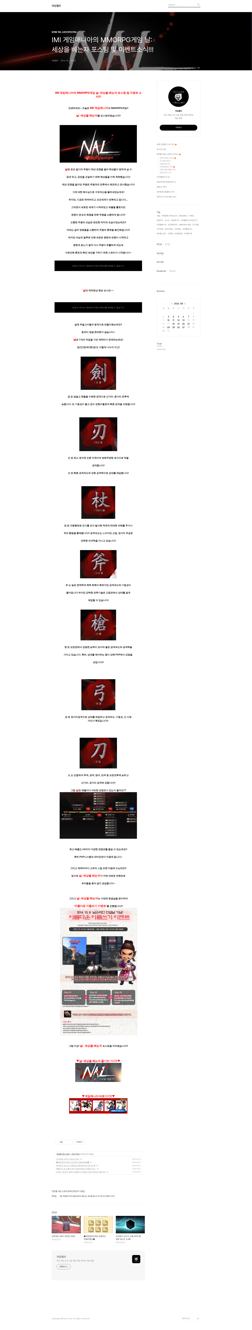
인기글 (167, 244)
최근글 (159, 244)
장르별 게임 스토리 (63, 1154)
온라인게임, (169, 229)
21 (189, 324)
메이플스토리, (162, 233)
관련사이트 (186, 1318)
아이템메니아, (162, 225)
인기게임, (195, 225)
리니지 (161, 149)
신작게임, (160, 229)
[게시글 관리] (69, 1142)
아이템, (170, 233)
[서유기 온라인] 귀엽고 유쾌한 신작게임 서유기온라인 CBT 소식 (81, 1172)
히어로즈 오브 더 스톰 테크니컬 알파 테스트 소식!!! (76, 1165)
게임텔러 (56, 5)
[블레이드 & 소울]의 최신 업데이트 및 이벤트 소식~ (76, 1169)
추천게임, (177, 229)
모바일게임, (178, 233)
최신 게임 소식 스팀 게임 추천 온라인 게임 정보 (75, 1261)
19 (178, 324)
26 (178, 327)
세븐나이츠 (165, 172)
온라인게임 (75, 1154)
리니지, (167, 220)
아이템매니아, (187, 229)
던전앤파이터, (173, 225)
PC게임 (165, 161)
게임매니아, (175, 220)
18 (174, 324)
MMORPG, (183, 216)
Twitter (172, 271)
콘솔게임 (165, 164)
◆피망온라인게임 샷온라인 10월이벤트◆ (72, 1162)
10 (168, 320)
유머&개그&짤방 (165, 192)
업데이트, (160, 220)
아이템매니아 (163, 177)
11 (173, 320)
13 (183, 320)
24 (168, 327)
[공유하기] (65, 1142)
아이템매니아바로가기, (169, 216)
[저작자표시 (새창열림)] (86, 1142)
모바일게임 (166, 167)
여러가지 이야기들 (166, 197)
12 (178, 320)
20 (183, 324)
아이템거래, (188, 233)
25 (173, 327)
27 (183, 327)
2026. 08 (178, 303)
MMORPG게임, (185, 225)
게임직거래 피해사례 (166, 182)
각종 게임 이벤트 (167, 170)
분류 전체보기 (165, 144)
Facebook (161, 271)
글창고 (162, 187)
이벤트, (191, 216)
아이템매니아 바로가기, (189, 220)
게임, (158, 216)
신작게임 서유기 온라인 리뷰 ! (67, 1159)
